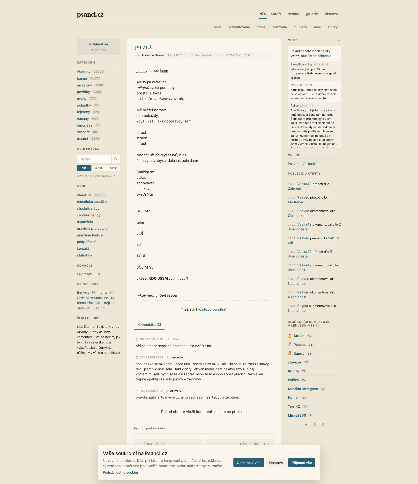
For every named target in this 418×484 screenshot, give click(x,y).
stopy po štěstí (214, 309)
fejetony (88, 112)
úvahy (86, 98)
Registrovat (99, 50)
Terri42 (294, 406)
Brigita (302, 306)
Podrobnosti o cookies (121, 472)
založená (279, 27)
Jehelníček (296, 270)
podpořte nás (87, 242)
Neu (293, 85)
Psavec (293, 164)
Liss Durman (86, 326)
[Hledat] (115, 159)
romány (87, 118)
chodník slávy (88, 208)
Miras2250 (297, 415)
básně (88, 78)
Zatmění (294, 188)
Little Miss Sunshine (92, 298)
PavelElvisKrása (302, 64)
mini (317, 27)
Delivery (175, 390)
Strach (299, 336)
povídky (89, 92)
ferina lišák (85, 303)
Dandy (299, 353)
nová (218, 27)
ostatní (88, 138)
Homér (293, 397)
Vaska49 (309, 164)
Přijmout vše (302, 463)
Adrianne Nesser (153, 55)
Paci (96, 308)
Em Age (83, 292)
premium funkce (90, 235)
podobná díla (155, 428)
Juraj (97, 274)
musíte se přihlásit (316, 56)
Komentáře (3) (149, 324)
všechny (90, 72)
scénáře (87, 132)
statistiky (84, 255)
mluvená (300, 27)
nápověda (85, 222)
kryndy (113, 326)
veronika (177, 357)
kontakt (83, 248)
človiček (295, 362)
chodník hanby (89, 215)
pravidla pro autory (92, 228)
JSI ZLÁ (143, 47)
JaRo (81, 308)
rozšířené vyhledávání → (96, 176)
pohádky (87, 105)
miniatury (90, 85)
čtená (261, 27)
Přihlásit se (98, 44)
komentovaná (239, 27)
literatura (91, 195)
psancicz (90, 13)
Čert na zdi (297, 216)
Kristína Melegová (303, 389)
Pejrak (295, 105)
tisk (136, 428)
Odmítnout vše (249, 463)
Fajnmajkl (84, 274)
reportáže (88, 125)
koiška (293, 380)
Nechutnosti (297, 283)
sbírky (333, 27)
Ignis (103, 292)
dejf (107, 303)
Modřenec (296, 202)
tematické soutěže (92, 201)
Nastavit (276, 463)
